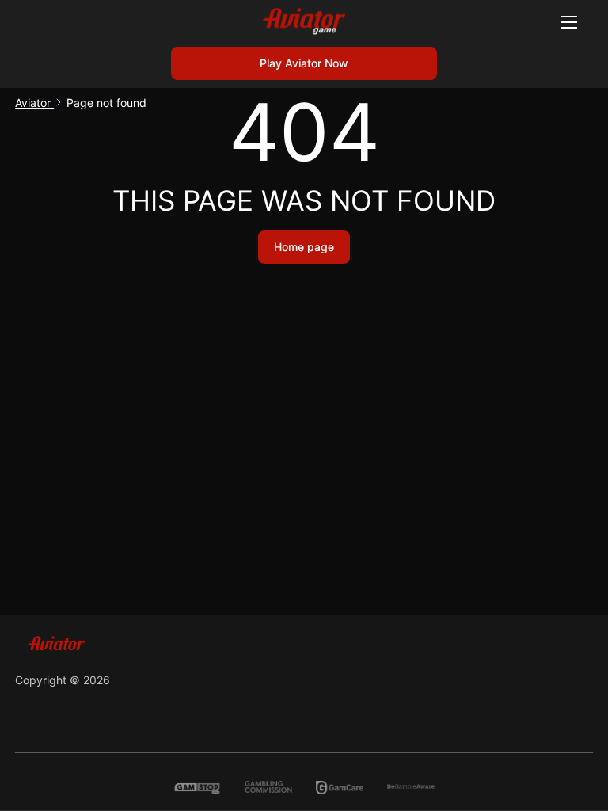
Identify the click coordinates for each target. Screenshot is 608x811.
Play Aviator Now (304, 63)
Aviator (34, 102)
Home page (304, 246)
